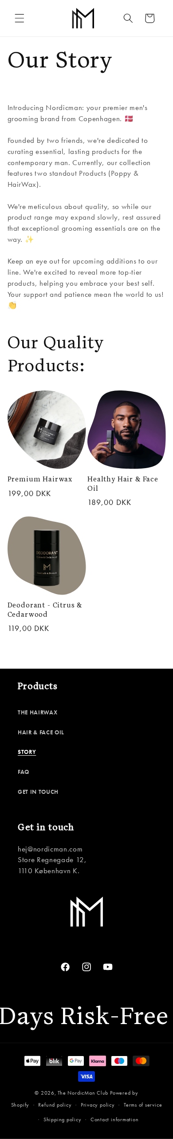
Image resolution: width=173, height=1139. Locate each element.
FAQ (23, 772)
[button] (19, 18)
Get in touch (38, 792)
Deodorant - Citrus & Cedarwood (45, 610)
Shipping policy (62, 1119)
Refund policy (54, 1104)
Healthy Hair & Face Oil (122, 484)
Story (27, 752)
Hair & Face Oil (41, 732)
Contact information (114, 1119)
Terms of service (143, 1104)
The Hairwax (37, 712)
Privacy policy (98, 1104)
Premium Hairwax (40, 479)
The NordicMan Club (83, 1092)
